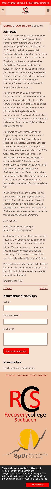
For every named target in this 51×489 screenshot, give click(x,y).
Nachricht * (8, 329)
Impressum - (23, 375)
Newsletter (42, 375)
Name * (7, 302)
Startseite (8, 26)
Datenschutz (11, 375)
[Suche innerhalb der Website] (3, 10)
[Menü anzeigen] (48, 10)
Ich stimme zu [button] (38, 485)
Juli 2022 (38, 26)
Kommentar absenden (16, 351)
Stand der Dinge (23, 26)
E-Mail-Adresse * (11, 315)
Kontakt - (33, 375)
